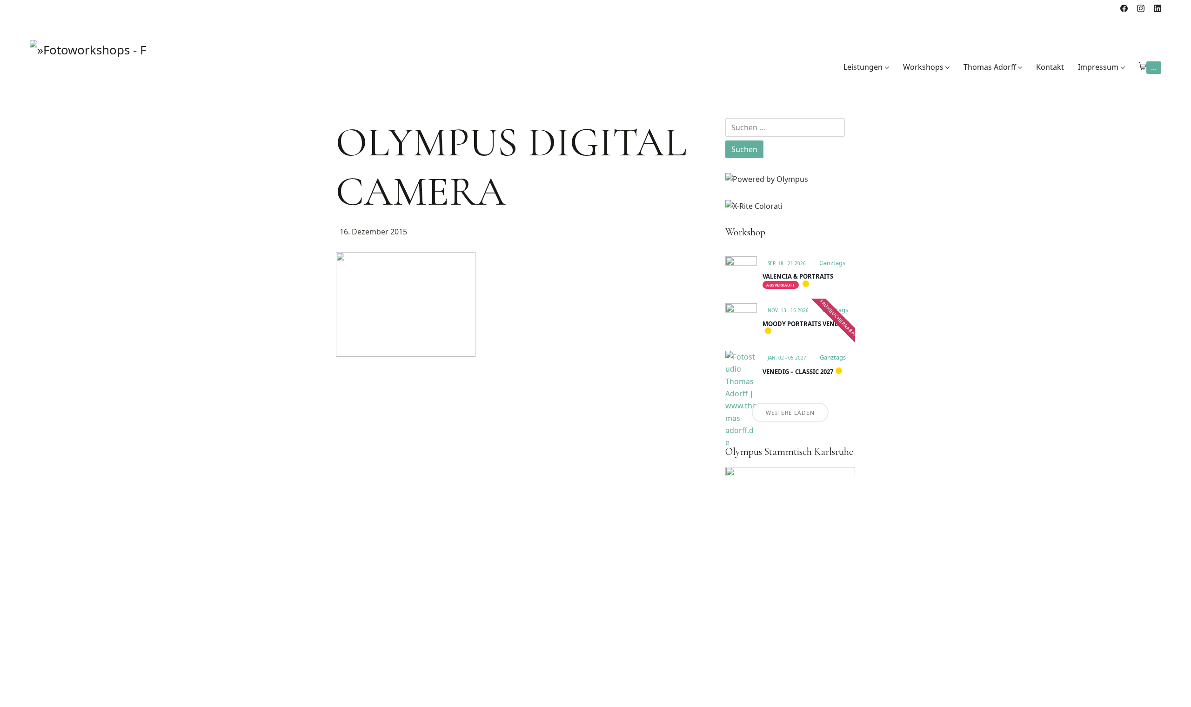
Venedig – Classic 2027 (798, 371)
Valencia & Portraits (798, 276)
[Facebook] (1124, 8)
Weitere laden (790, 413)
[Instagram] (1140, 8)
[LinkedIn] (1157, 8)
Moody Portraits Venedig (806, 324)
